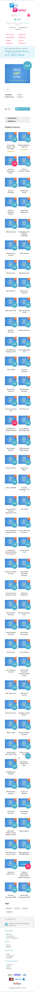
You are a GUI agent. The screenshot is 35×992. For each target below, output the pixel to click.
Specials (8, 947)
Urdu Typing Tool (10, 693)
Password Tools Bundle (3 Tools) (11, 594)
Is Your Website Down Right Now (24, 429)
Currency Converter (24, 370)
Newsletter (9, 957)
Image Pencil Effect (24, 468)
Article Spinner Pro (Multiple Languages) (24, 233)
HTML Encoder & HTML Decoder (24, 449)
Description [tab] (12, 118)
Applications (22, 34)
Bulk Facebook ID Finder (24, 311)
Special (20, 40)
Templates (9, 43)
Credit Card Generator (10, 812)
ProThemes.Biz (22, 988)
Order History (10, 955)
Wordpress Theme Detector (24, 713)
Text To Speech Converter (11, 671)
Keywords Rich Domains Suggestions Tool (10, 510)
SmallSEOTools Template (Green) (11, 429)
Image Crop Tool (11, 468)
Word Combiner (24, 831)
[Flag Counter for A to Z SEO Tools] (7, 89)
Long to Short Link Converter (24, 531)
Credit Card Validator (24, 792)
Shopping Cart (23, 27)
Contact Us (9, 964)
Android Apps (10, 37)
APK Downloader (11, 232)
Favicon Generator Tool (11, 409)
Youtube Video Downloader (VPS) (10, 753)
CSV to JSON (11, 369)
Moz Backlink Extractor (11, 449)
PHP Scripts (10, 34)
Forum (8, 966)
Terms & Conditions (11, 938)
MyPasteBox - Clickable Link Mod (24, 763)
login (21, 23)
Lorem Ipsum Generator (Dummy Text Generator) (11, 552)
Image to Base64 (11, 487)
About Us (8, 934)
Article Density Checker (10, 254)
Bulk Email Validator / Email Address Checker (11, 832)
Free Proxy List (24, 409)
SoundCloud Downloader (24, 633)
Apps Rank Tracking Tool (24, 211)
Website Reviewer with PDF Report (24, 853)
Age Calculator (10, 291)
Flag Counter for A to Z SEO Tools (20, 48)
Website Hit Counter (24, 694)
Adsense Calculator (11, 191)
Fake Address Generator (24, 812)
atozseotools (9, 911)
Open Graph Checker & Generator (24, 573)
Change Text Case (24, 330)
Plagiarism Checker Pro (24, 594)
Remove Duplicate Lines (24, 613)
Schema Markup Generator (11, 633)
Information (21, 43)
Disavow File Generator (11, 390)
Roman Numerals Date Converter (11, 853)
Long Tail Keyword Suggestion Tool (11, 531)
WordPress (21, 37)
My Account (12, 27)
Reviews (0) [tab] (11, 121)
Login (7, 954)
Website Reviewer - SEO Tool (24, 146)
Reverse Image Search (24, 753)
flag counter (8, 908)
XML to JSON (11, 732)
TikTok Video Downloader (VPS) (24, 896)
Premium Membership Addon (11, 171)
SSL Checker (11, 652)
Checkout (18, 29)
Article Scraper (24, 253)
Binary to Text (11, 273)
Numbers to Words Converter (11, 572)
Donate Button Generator (24, 390)
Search (10, 48)
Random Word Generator (10, 613)
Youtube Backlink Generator (24, 733)
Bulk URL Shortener (11, 331)
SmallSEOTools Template (10, 773)
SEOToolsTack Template (10, 792)
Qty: (6, 109)
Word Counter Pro (10, 713)
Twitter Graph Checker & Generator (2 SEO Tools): (24, 672)
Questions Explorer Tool (11, 873)
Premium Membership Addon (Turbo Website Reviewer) (24, 874)
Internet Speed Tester (24, 551)
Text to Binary (24, 652)
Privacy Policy (10, 936)
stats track (25, 908)
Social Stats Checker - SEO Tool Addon (10, 146)
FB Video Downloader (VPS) (10, 896)
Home (6, 48)
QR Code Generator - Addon (24, 170)
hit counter (17, 908)
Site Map (8, 968)
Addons (8, 40)
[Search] (28, 15)
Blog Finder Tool (11, 310)
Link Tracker (24, 509)
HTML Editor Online (24, 191)
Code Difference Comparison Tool (11, 350)
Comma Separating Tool (24, 350)
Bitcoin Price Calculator (24, 291)
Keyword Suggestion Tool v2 (24, 489)
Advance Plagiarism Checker (11, 212)
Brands (8, 945)
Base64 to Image (24, 273)
